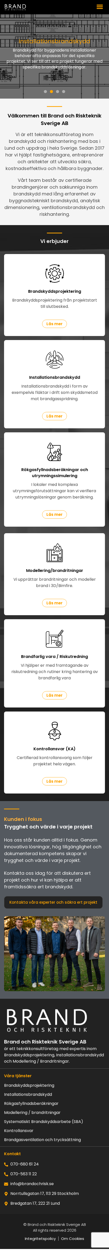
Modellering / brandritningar (32, 1112)
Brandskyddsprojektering (29, 1085)
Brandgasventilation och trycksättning (42, 1139)
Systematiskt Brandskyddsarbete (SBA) (43, 1121)
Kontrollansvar (18, 1130)
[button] (100, 7)
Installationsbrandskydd (28, 1094)
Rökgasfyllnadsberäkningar (31, 1103)
